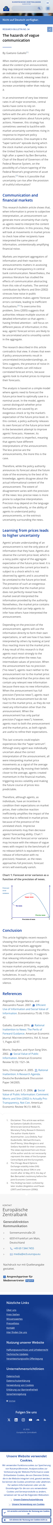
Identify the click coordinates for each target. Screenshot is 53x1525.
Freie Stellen (13, 1315)
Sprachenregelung (16, 1394)
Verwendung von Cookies (20, 1385)
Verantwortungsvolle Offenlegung (24, 1359)
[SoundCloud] (38, 1420)
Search (39, 8)
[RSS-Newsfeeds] (45, 1420)
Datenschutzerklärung (18, 1381)
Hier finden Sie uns (16, 1332)
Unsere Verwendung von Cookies (28, 1504)
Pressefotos (12, 1323)
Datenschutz (13, 1376)
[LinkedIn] (16, 1420)
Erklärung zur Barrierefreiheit (22, 1390)
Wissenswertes (14, 1319)
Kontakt (10, 1328)
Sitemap (12, 1401)
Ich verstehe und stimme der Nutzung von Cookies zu (28, 1512)
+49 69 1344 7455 (24, 1248)
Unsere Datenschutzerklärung (28, 1500)
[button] (48, 3)
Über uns (11, 1310)
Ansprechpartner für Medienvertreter (18, 1279)
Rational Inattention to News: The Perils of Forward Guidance (23, 1029)
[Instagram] (23, 1420)
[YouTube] (30, 1420)
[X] (9, 1420)
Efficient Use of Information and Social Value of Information (25, 1009)
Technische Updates (17, 1354)
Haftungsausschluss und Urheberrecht (27, 1350)
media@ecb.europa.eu (27, 1254)
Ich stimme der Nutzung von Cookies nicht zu (28, 1520)
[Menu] (48, 8)
